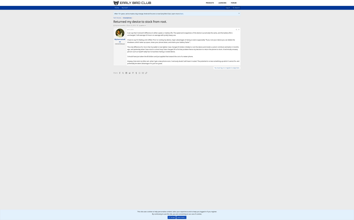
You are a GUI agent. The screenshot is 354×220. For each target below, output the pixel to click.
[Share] (236, 29)
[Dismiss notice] (239, 14)
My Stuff (125, 8)
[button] (129, 8)
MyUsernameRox (120, 25)
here (181, 14)
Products (210, 3)
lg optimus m (142, 25)
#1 (239, 29)
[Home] (222, 6)
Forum (233, 3)
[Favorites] (224, 6)
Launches (222, 3)
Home (117, 8)
